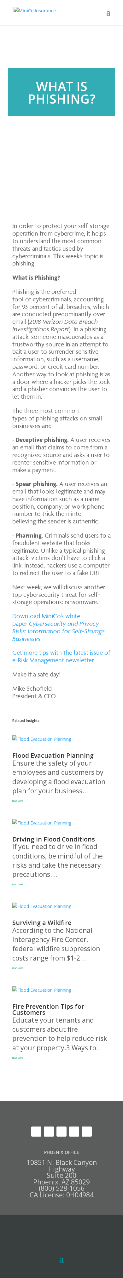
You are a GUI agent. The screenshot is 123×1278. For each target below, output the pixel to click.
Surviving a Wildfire (41, 922)
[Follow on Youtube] (61, 1132)
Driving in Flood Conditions (53, 839)
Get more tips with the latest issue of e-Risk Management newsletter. (61, 656)
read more (17, 801)
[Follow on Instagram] (74, 1132)
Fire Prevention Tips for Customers (48, 1009)
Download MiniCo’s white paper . (58, 627)
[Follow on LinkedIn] (49, 1132)
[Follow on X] (36, 1132)
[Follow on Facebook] (87, 1132)
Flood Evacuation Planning (53, 755)
